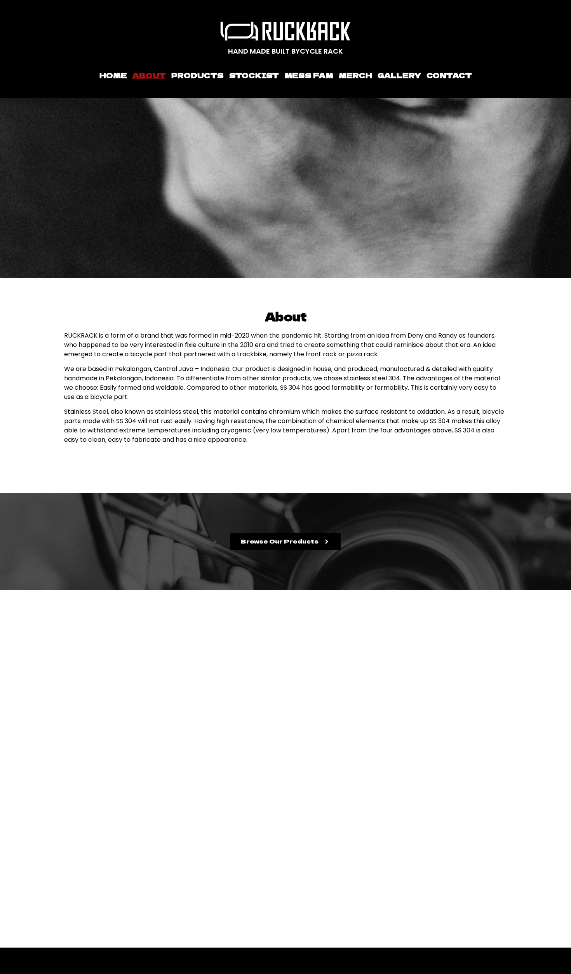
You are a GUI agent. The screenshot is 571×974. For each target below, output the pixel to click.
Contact (449, 75)
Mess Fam (308, 75)
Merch (355, 75)
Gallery (399, 75)
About (149, 75)
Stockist (254, 75)
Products (197, 75)
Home (113, 75)
